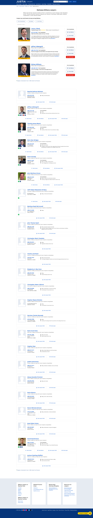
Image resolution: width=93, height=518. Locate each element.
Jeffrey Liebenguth (37, 46)
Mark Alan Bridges (33, 140)
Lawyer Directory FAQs (68, 490)
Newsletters (49, 4)
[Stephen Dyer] (22, 349)
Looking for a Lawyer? (83, 513)
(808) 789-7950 (30, 273)
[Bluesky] (29, 510)
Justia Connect (44, 510)
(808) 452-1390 (30, 226)
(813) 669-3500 (30, 127)
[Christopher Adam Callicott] (22, 287)
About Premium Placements (69, 493)
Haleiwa (19, 495)
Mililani (19, 490)
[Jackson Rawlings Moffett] (22, 458)
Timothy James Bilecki (34, 123)
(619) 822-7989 (30, 319)
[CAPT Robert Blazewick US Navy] (22, 193)
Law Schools (38, 4)
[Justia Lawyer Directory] (21, 1)
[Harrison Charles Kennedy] (22, 318)
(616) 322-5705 (30, 95)
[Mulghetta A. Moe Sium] (22, 272)
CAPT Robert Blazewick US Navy (36, 190)
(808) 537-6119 (30, 350)
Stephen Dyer (31, 346)
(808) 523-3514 (30, 365)
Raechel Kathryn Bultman (35, 91)
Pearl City (20, 493)
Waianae (19, 492)
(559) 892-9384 (30, 381)
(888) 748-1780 (34, 50)
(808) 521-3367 (30, 160)
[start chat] (90, 513)
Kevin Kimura (31, 392)
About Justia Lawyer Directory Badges (68, 488)
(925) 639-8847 (30, 427)
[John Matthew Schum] (22, 176)
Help (57, 510)
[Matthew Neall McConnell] (22, 209)
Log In (70, 1)
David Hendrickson (33, 439)
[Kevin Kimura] (22, 395)
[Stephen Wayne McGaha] (22, 303)
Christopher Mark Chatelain (35, 238)
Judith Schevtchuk (33, 361)
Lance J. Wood (35, 28)
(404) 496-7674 (34, 68)
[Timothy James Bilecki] (22, 126)
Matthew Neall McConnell (35, 206)
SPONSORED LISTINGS (21, 24)
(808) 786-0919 (30, 242)
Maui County (20, 501)
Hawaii (31, 6)
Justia (17, 6)
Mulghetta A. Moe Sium (34, 269)
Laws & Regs (44, 4)
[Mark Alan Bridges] (22, 143)
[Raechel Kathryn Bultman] (22, 94)
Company (54, 510)
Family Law (35, 487)
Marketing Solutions (56, 4)
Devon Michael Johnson (34, 408)
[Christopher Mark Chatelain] (22, 241)
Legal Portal (50, 510)
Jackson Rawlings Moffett (35, 455)
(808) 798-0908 (30, 288)
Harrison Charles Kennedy (35, 315)
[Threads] (27, 510)
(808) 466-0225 (30, 144)
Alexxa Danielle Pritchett (35, 377)
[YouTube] (23, 510)
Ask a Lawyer (25, 4)
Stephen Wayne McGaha (34, 300)
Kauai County (20, 502)
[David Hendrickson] (22, 442)
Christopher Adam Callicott (35, 284)
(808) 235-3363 (30, 177)
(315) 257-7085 (30, 334)
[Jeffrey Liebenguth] (22, 110)
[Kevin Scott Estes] (22, 334)
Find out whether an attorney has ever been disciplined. (53, 489)
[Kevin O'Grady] (22, 160)
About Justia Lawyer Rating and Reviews (69, 495)
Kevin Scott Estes (32, 331)
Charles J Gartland (32, 254)
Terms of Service (61, 510)
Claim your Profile (67, 491)
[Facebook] (24, 510)
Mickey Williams (36, 64)
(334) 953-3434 (30, 257)
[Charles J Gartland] (22, 257)
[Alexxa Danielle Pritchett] (22, 380)
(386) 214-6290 (30, 210)
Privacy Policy (67, 510)
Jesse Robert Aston (33, 423)
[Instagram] (26, 510)
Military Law (27, 6)
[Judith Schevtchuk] (22, 365)
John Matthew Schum (33, 173)
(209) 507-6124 (30, 459)
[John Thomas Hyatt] (22, 226)
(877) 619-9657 (34, 32)
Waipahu (19, 489)
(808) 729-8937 (30, 442)
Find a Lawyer (19, 4)
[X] (30, 510)
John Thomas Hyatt (33, 223)
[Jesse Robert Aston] (22, 426)
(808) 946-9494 (30, 396)
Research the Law (31, 4)
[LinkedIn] (22, 510)
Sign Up (74, 1)
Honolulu (19, 487)
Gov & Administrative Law (38, 489)
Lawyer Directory (21, 6)
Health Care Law (36, 490)
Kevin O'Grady (31, 156)
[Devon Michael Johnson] (22, 411)
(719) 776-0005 (30, 411)
